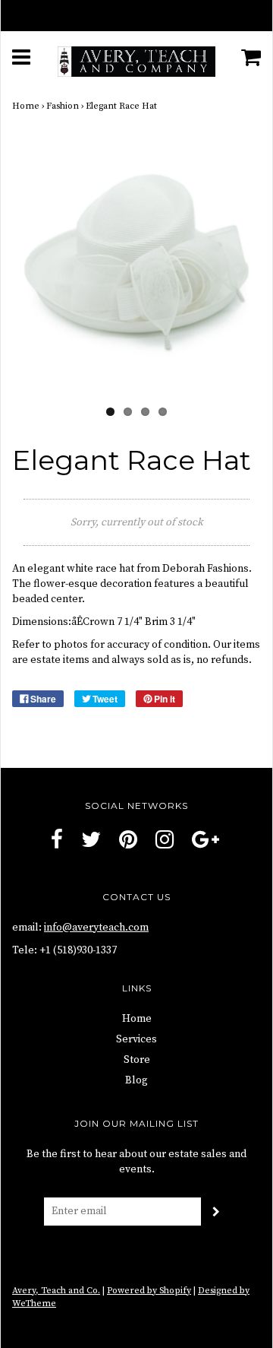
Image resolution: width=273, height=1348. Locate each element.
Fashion (62, 106)
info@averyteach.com (96, 927)
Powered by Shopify (149, 1290)
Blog (136, 1080)
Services (136, 1039)
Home (25, 106)
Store (137, 1060)
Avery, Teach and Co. (56, 1290)
